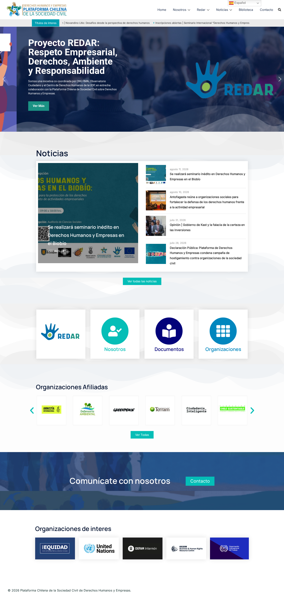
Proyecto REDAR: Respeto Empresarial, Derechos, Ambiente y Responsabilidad (56, 56)
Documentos (169, 349)
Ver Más (54, 251)
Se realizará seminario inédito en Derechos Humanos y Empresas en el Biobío (86, 235)
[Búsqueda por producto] (279, 9)
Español (240, 2)
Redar (201, 10)
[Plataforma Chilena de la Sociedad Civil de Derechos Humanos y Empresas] (37, 9)
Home (161, 10)
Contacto (266, 10)
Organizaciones (223, 349)
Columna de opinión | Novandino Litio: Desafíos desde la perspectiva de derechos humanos (85, 22)
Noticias (222, 10)
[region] (142, 79)
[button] (4, 79)
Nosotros (179, 10)
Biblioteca (246, 10)
